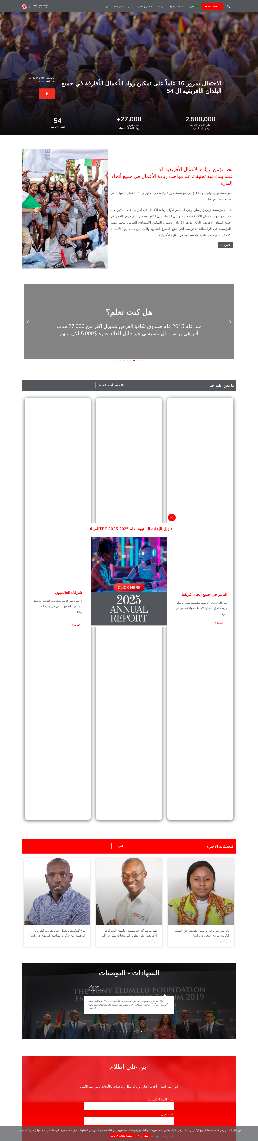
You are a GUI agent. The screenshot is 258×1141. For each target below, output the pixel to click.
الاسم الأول (167, 1114)
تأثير (130, 6)
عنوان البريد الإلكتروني (161, 1099)
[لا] (253, 1133)
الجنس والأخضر (145, 6)
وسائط (160, 6)
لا (138, 1135)
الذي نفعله (118, 6)
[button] (230, 321)
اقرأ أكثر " (224, 941)
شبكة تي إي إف (176, 6)
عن (106, 6)
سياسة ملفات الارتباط (122, 1135)
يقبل (146, 1135)
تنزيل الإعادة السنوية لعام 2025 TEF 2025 (135, 528)
